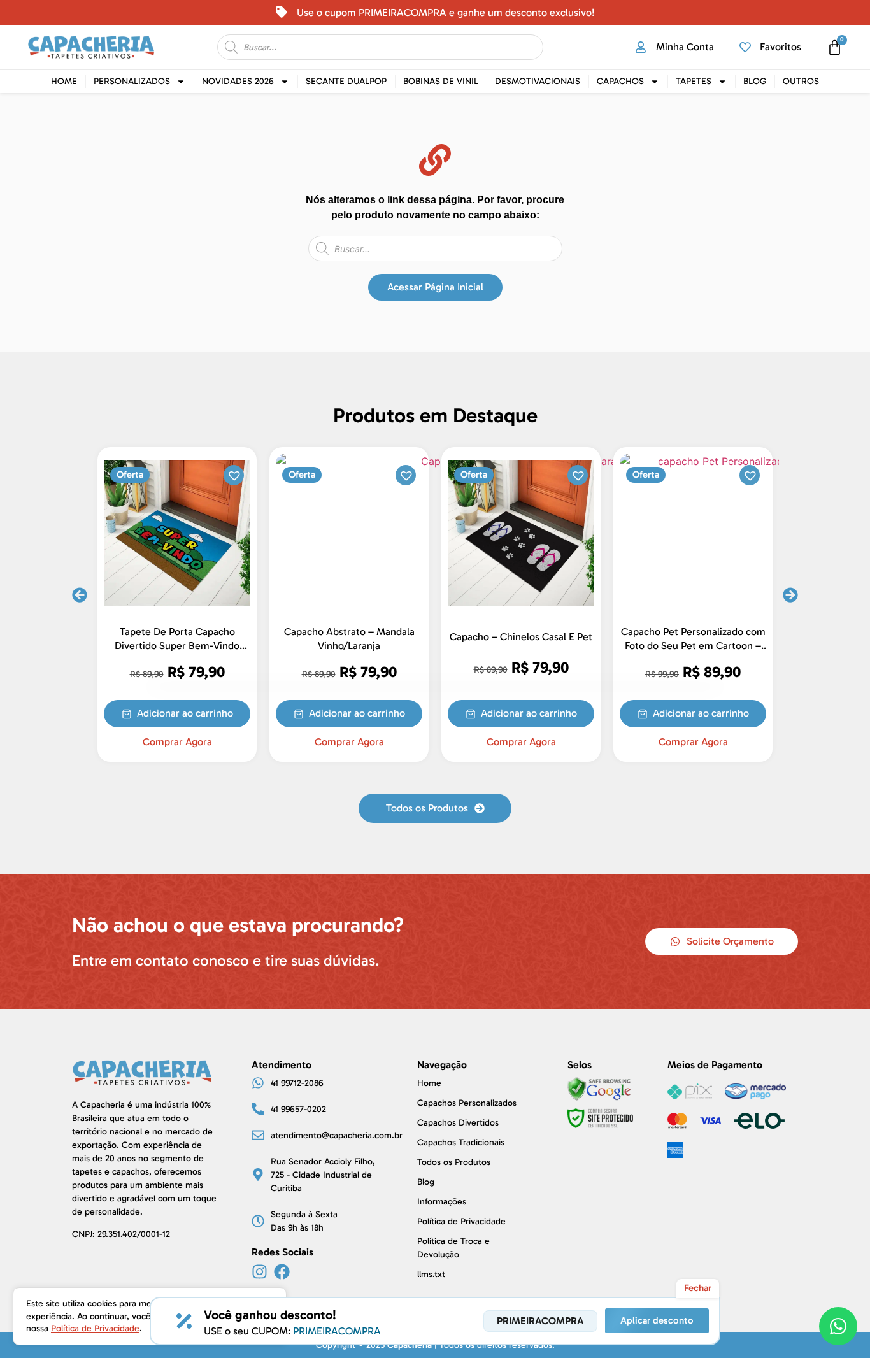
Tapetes (693, 81)
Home (64, 81)
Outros (801, 81)
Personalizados (132, 81)
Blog (754, 81)
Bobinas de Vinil (440, 81)
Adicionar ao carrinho (701, 713)
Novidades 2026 (238, 81)
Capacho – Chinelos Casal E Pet (521, 637)
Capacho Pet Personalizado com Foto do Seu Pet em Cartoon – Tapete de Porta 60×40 (693, 645)
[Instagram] (259, 1272)
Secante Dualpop (346, 81)
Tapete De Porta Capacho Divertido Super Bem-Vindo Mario (177, 645)
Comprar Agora (177, 742)
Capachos (620, 81)
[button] (233, 474)
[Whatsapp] (838, 1326)
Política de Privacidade (95, 1328)
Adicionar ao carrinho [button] (185, 713)
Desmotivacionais (537, 81)
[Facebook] (282, 1272)
